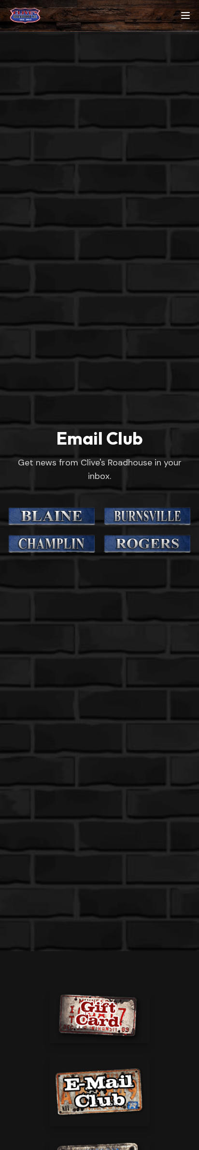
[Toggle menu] (185, 15)
